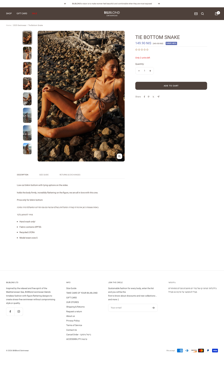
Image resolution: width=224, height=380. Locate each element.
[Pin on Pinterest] (148, 97)
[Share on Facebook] (144, 97)
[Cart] (216, 13)
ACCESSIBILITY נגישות (76, 339)
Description (22, 175)
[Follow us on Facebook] (10, 311)
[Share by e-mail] (158, 97)
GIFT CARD (71, 297)
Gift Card (22, 13)
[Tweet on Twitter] (153, 97)
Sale (34, 13)
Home (8, 25)
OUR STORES (72, 302)
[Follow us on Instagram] (18, 311)
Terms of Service (74, 325)
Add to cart (171, 86)
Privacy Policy (73, 320)
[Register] (153, 308)
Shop (9, 13)
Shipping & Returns (75, 306)
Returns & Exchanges (70, 175)
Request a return (74, 311)
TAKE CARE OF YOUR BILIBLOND (82, 292)
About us (70, 316)
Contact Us (71, 330)
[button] (142, 49)
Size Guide (44, 175)
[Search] (202, 13)
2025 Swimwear (19, 25)
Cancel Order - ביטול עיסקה (78, 334)
